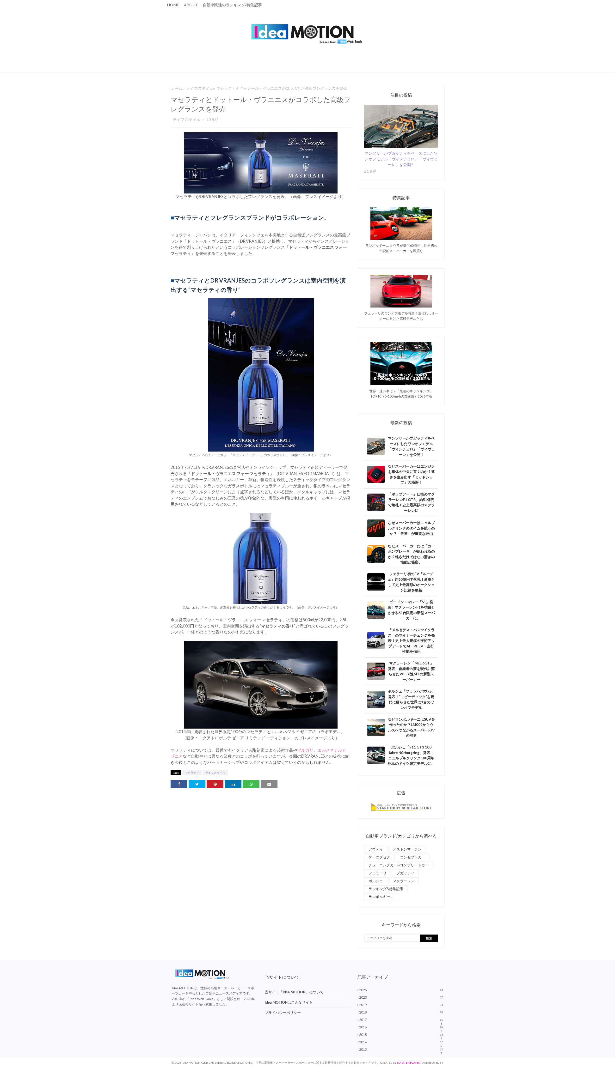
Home (173, 4)
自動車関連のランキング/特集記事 (232, 4)
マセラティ (192, 772)
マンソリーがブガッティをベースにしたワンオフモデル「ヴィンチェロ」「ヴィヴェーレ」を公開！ (401, 159)
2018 (401, 1012)
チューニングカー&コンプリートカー (399, 865)
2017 (401, 1020)
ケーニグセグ (379, 857)
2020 (401, 997)
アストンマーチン (407, 849)
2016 (401, 1027)
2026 (401, 990)
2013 (401, 1049)
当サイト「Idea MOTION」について (294, 992)
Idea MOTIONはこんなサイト (289, 1002)
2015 (401, 1035)
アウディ (376, 849)
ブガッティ (405, 873)
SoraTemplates (408, 1062)
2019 (401, 1005)
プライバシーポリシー (283, 1012)
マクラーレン (403, 881)
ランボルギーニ (381, 896)
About (191, 4)
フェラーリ (378, 873)
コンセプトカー (412, 857)
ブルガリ (305, 750)
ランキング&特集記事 (386, 889)
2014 (401, 1042)
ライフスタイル (199, 88)
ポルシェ (376, 881)
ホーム (177, 88)
